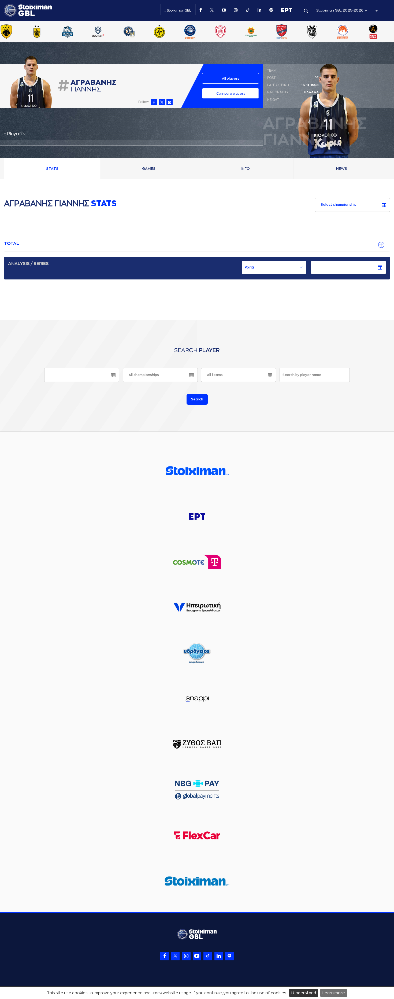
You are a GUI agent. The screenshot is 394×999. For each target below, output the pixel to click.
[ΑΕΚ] (6, 32)
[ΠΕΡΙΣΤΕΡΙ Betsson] (343, 32)
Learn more (333, 993)
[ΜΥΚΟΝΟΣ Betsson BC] (190, 32)
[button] (376, 10)
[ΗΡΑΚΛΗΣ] (67, 32)
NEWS (341, 168)
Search (197, 399)
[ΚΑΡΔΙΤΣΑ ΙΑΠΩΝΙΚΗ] (98, 32)
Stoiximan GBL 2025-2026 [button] (340, 10)
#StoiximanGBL (177, 10)
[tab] (197, 244)
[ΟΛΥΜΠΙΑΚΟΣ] (220, 32)
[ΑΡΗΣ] (37, 32)
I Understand (303, 993)
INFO (245, 168)
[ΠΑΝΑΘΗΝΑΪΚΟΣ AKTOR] (251, 32)
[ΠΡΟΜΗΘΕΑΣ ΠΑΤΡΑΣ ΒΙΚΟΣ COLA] (373, 32)
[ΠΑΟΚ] (312, 32)
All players (230, 78)
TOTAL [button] (11, 243)
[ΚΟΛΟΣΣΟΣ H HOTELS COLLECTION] (129, 32)
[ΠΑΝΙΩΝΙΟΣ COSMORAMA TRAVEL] (282, 32)
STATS (52, 168)
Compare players (230, 93)
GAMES (148, 168)
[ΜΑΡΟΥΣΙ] (159, 32)
